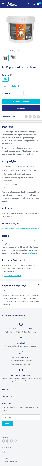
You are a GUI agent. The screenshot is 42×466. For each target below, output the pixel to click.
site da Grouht (31, 253)
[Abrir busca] (29, 4)
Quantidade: (6, 93)
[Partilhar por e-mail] (38, 116)
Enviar (7, 423)
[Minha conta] (34, 4)
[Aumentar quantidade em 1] (26, 93)
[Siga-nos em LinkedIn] (15, 441)
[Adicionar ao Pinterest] (30, 116)
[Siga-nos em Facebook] (3, 441)
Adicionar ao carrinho (21, 101)
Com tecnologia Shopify (9, 461)
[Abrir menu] (3, 4)
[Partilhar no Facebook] (26, 116)
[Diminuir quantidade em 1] (14, 93)
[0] (38, 4)
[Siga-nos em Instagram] (7, 441)
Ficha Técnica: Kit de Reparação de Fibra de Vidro (21, 229)
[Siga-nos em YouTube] (11, 441)
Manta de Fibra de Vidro (12, 275)
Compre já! (21, 108)
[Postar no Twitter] (34, 116)
